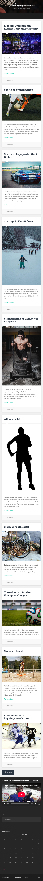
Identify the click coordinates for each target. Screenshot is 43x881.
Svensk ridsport (13, 651)
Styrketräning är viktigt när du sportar (21, 320)
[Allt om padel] (21, 458)
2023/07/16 (9, 144)
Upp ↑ (39, 877)
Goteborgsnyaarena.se (21, 4)
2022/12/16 (9, 409)
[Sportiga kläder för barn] (21, 255)
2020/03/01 (9, 764)
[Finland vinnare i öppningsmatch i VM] (21, 736)
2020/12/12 (9, 582)
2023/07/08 (9, 211)
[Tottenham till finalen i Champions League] (21, 613)
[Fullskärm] (39, 804)
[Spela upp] (4, 804)
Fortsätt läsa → (9, 73)
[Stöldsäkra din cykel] (21, 546)
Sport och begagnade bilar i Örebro (20, 156)
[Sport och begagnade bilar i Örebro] (21, 175)
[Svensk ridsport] (21, 669)
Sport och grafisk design (18, 89)
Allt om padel (12, 419)
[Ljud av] (35, 804)
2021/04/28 (9, 517)
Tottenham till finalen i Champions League (18, 594)
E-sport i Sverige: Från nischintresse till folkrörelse (21, 27)
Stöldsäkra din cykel (16, 526)
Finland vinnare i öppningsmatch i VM (17, 717)
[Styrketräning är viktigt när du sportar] (21, 356)
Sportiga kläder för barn (18, 221)
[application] (21, 794)
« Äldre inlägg (8, 772)
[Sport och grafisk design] (21, 107)
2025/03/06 (9, 80)
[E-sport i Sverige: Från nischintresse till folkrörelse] (21, 43)
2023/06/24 (9, 309)
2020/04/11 (9, 706)
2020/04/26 (9, 641)
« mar (3, 870)
